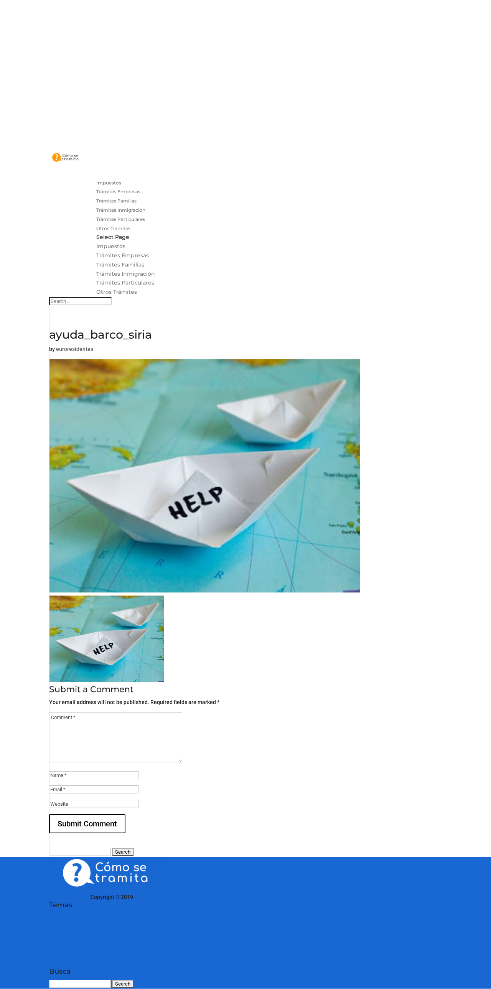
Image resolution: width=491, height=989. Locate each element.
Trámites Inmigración (125, 273)
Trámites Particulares (125, 282)
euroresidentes (74, 349)
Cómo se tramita (69, 897)
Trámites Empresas (122, 255)
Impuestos (110, 246)
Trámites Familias (120, 264)
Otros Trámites (116, 291)
